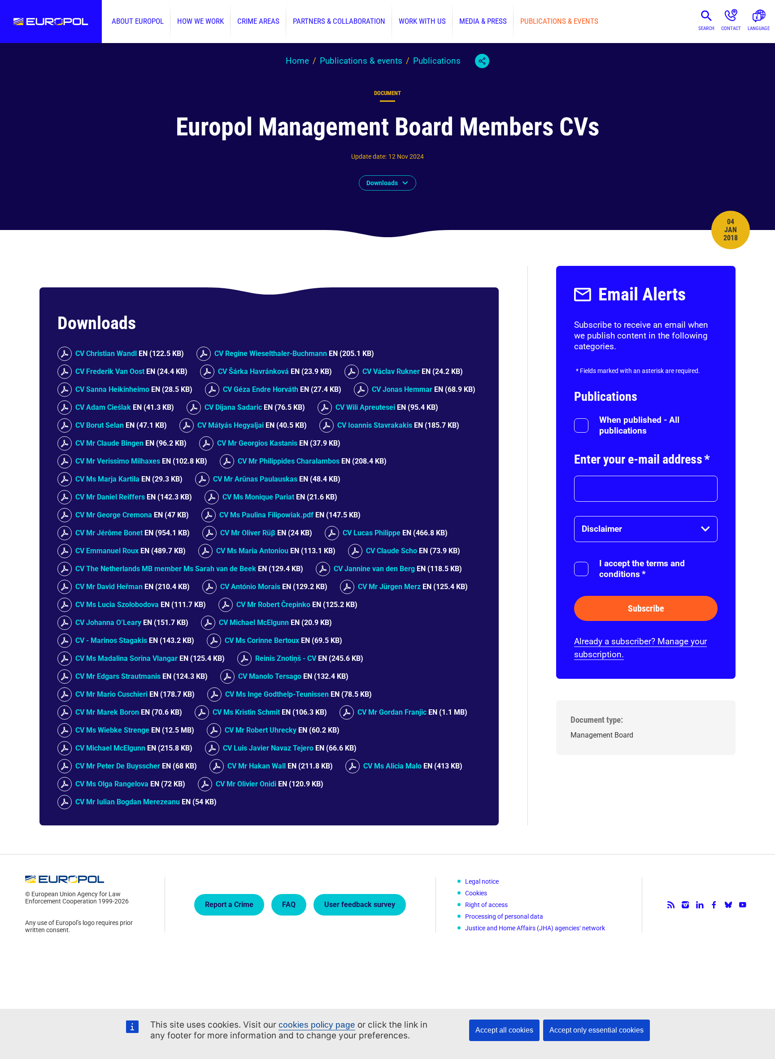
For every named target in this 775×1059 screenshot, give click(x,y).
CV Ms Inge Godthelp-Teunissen (277, 694)
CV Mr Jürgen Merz (389, 586)
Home (297, 61)
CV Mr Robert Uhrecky (260, 730)
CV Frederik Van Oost (109, 371)
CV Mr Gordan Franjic (392, 712)
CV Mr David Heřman (109, 586)
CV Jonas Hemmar (402, 389)
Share (482, 61)
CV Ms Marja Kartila (107, 479)
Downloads (382, 183)
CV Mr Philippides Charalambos (289, 461)
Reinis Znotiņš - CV (285, 658)
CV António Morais (250, 586)
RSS (671, 905)
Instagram (685, 905)
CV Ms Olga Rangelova (111, 784)
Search (706, 28)
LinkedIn (699, 905)
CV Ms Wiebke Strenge (112, 730)
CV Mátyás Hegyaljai (230, 425)
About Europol (138, 21)
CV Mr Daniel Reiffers (110, 497)
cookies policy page (317, 1024)
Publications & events (559, 21)
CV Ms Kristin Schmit (246, 712)
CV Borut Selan (99, 425)
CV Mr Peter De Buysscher (117, 766)
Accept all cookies (504, 1030)
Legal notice (482, 881)
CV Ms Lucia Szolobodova (117, 604)
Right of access (486, 904)
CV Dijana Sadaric (233, 407)
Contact (731, 28)
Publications (437, 61)
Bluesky (728, 905)
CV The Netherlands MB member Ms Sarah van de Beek (165, 568)
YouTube (743, 905)
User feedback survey (359, 904)
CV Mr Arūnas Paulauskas (255, 479)
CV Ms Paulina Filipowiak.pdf (266, 515)
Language (759, 28)
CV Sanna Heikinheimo (112, 389)
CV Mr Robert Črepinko (273, 604)
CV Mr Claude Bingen (109, 443)
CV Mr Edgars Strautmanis (118, 676)
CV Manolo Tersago (269, 676)
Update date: (369, 156)
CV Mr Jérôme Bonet (109, 533)
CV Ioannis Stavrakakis (374, 425)
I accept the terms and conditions (642, 568)
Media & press (483, 21)
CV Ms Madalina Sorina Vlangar (126, 658)
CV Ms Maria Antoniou (252, 551)
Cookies (476, 893)
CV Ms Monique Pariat (258, 497)
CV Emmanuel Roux (107, 551)
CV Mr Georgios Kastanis (257, 443)
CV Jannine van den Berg (374, 568)
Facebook (714, 905)
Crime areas (258, 21)
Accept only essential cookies (596, 1030)
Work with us (422, 21)
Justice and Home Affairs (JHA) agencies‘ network (535, 928)
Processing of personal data (504, 916)
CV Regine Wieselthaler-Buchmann (270, 353)
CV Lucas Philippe (372, 533)
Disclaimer (602, 529)
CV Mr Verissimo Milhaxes (117, 461)
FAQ (289, 904)
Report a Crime (229, 904)
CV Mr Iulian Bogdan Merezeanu (127, 802)
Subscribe (646, 608)
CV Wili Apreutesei (365, 407)
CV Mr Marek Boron (107, 712)
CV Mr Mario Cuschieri (111, 694)
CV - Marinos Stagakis (111, 640)
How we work (200, 21)
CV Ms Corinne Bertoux (262, 640)
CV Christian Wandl (106, 353)
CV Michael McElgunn (254, 622)
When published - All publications (639, 425)
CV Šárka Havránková (253, 371)
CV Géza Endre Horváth (260, 389)
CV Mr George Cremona (113, 515)
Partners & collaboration (339, 21)
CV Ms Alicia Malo (392, 766)
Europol (51, 21)
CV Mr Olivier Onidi (246, 784)
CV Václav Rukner (391, 371)
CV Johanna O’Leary (108, 622)
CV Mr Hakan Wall (256, 766)
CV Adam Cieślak (103, 407)
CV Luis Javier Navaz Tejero (268, 748)
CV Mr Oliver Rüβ (247, 533)
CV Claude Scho (391, 551)
